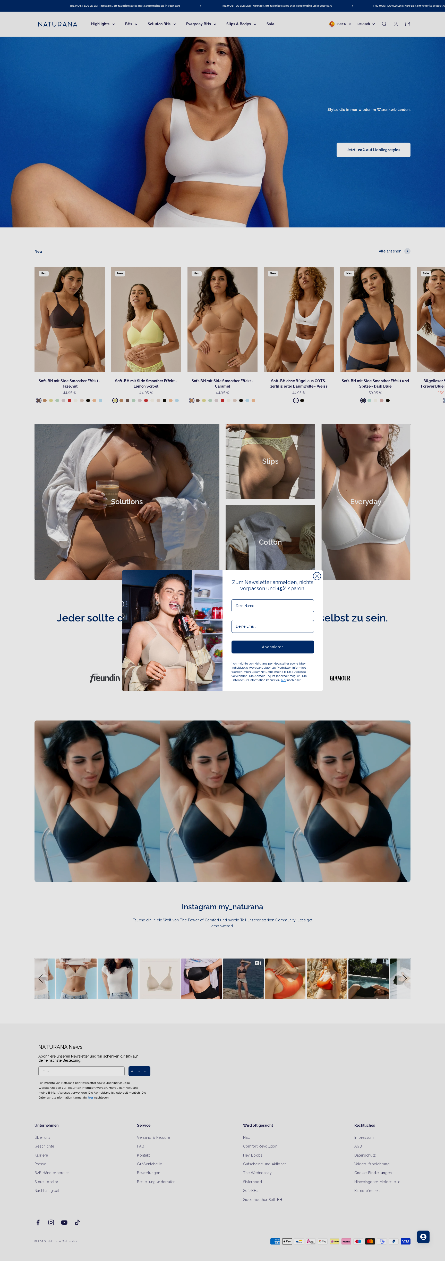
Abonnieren (273, 647)
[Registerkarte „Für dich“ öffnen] (423, 1237)
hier (283, 680)
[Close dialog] (317, 576)
